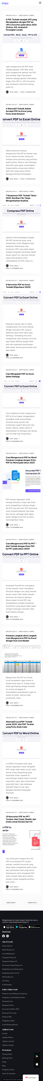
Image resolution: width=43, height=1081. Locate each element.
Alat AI (14, 15)
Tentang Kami (7, 1054)
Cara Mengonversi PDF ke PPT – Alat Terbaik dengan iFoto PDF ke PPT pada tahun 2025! (21, 546)
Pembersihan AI (7, 977)
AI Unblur (5, 981)
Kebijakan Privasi (8, 1069)
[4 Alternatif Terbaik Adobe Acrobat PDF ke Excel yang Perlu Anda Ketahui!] (21, 131)
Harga (4, 1062)
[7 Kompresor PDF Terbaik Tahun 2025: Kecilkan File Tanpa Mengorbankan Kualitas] (21, 218)
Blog (4, 1066)
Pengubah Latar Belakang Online (13, 997)
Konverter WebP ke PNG (10, 1009)
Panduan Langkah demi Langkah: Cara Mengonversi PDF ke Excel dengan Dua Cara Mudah (21, 638)
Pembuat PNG (7, 1017)
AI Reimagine (7, 984)
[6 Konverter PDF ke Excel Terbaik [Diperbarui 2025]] (21, 305)
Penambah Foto (7, 1001)
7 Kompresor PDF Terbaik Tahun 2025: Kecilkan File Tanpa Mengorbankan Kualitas (21, 198)
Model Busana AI (8, 950)
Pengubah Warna (8, 1005)
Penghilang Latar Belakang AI (12, 969)
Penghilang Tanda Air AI (10, 973)
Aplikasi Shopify (8, 1045)
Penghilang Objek (8, 1021)
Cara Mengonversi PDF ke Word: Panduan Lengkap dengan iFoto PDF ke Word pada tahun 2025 (21, 460)
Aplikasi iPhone (7, 1037)
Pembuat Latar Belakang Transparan (14, 993)
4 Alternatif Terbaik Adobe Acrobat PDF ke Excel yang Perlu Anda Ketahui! (19, 111)
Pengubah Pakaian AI (9, 961)
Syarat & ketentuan (8, 1073)
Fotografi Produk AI (9, 957)
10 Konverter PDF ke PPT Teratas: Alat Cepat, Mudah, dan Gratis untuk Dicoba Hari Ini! (21, 819)
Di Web (4, 1033)
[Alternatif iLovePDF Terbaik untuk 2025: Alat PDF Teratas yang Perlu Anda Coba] (21, 744)
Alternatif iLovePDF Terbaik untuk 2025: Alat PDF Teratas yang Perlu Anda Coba (20, 724)
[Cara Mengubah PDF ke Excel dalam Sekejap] (21, 394)
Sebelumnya (11, 902)
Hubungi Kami (7, 1058)
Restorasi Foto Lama (9, 1013)
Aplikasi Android (8, 1041)
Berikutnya (32, 902)
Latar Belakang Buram (10, 1024)
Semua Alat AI (7, 946)
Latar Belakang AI (8, 954)
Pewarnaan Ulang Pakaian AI (12, 965)
